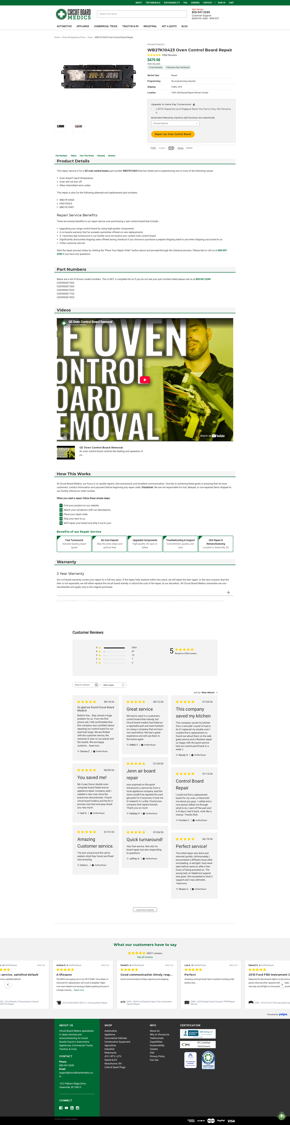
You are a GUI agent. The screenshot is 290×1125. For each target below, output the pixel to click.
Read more (94, 745)
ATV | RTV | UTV (113, 1056)
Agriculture (110, 1045)
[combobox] (206, 692)
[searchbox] (83, 684)
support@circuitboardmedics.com (76, 1073)
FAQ (185, 3)
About (138, 3)
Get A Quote (169, 26)
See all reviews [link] (145, 957)
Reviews (111, 156)
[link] (81, 1002)
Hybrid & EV (111, 1059)
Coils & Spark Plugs (115, 1067)
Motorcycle (110, 1052)
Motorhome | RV (113, 1063)
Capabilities (156, 1041)
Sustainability (172, 3)
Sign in (221, 3)
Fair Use (154, 1059)
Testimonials (153, 3)
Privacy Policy (157, 1056)
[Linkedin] (72, 1108)
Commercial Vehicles (116, 1038)
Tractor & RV (130, 26)
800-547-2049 (201, 12)
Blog (185, 26)
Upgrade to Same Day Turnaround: (172, 104)
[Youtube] (66, 1108)
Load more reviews (145, 910)
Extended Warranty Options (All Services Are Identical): (183, 117)
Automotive (64, 26)
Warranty (101, 156)
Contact (207, 3)
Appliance (83, 26)
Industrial (150, 26)
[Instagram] (77, 1108)
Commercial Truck (105, 26)
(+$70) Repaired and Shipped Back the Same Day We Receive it (193, 111)
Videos (74, 156)
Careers (195, 3)
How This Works (87, 156)
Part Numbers (61, 156)
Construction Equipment (117, 1041)
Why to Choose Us (159, 1034)
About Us (155, 1030)
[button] (8, 985)
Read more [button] (77, 990)
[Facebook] (60, 1108)
